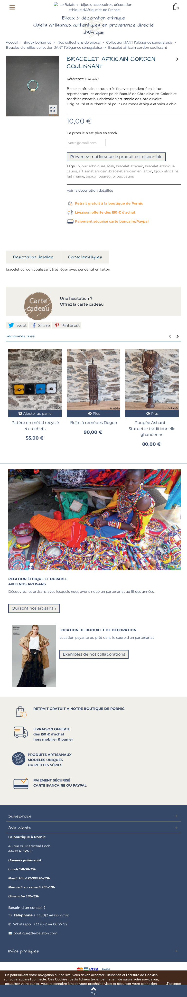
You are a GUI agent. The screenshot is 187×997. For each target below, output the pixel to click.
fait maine (75, 176)
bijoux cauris (123, 176)
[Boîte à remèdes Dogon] (93, 379)
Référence (75, 79)
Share (43, 325)
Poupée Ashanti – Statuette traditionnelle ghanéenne (152, 428)
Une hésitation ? (76, 298)
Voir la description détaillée (90, 190)
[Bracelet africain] (32, 86)
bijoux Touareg (98, 176)
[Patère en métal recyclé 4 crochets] (35, 379)
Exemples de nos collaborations (94, 654)
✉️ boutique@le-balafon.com (32, 933)
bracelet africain (129, 166)
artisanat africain (93, 171)
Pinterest (70, 325)
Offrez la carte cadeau (82, 304)
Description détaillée (33, 257)
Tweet (20, 325)
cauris (72, 171)
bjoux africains (166, 171)
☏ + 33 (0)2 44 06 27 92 (38, 915)
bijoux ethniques (91, 166)
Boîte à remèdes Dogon (93, 422)
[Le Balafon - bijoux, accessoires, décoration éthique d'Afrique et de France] (94, 7)
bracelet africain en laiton (130, 171)
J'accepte (173, 984)
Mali (110, 166)
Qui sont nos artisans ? (34, 608)
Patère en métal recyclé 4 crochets (35, 425)
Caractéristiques (85, 257)
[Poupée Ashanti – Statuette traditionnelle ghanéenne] (152, 379)
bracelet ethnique (160, 166)
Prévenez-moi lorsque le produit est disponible (116, 156)
